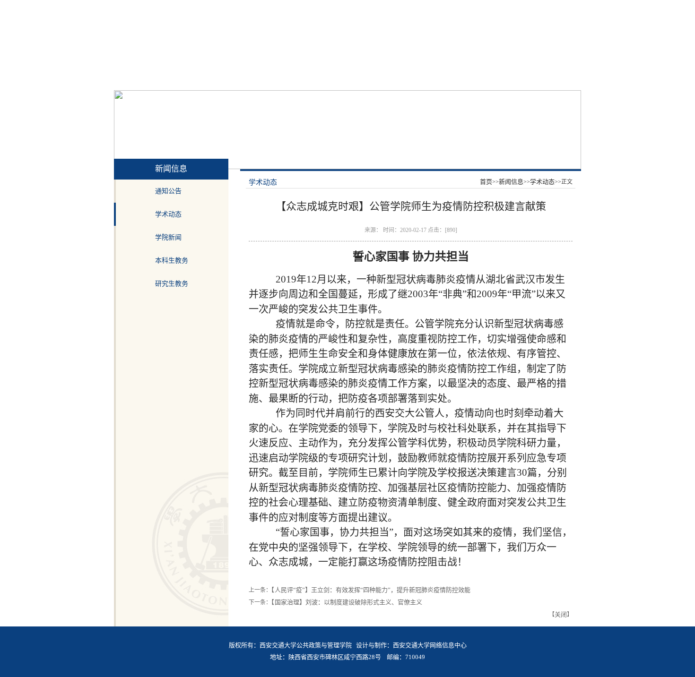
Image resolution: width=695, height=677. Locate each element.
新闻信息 (157, 79)
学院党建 (238, 79)
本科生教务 (171, 260)
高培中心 (479, 79)
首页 (123, 79)
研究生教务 (171, 283)
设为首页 (485, 6)
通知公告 (168, 191)
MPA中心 (519, 79)
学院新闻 (168, 237)
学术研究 (358, 79)
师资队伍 (278, 79)
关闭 (561, 614)
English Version (560, 6)
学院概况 (197, 79)
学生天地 (439, 79)
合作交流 (398, 79)
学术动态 (168, 214)
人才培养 (318, 79)
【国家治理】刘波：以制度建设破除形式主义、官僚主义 (346, 602)
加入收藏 (519, 6)
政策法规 (560, 79)
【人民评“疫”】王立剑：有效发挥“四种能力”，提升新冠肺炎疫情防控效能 (370, 589)
